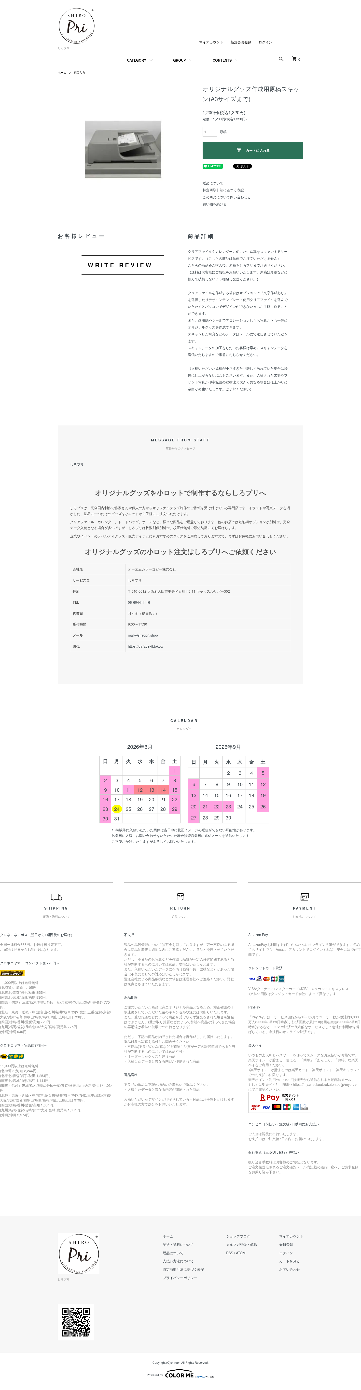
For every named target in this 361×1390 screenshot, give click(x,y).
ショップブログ (238, 1236)
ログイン (265, 42)
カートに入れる (258, 150)
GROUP (179, 60)
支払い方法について (178, 1260)
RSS (229, 1252)
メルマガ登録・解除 (241, 1244)
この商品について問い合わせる (227, 196)
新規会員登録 (241, 42)
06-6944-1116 (139, 602)
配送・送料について (178, 1244)
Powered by (155, 1375)
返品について (213, 182)
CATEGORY (136, 60)
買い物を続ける (215, 204)
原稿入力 (79, 72)
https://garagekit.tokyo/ (145, 646)
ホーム (62, 72)
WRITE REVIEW (120, 265)
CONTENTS (222, 60)
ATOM (241, 1252)
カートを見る (289, 1260)
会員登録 (286, 1244)
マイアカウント (211, 42)
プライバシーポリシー (180, 1277)
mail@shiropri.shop (143, 635)
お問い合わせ (289, 1269)
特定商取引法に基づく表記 (223, 189)
